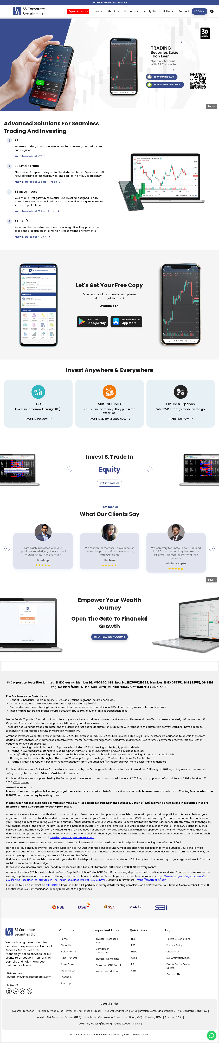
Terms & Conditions (178, 939)
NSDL (134, 951)
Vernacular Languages (102, 950)
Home (64, 939)
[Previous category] (69, 469)
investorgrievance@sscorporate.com (72, 837)
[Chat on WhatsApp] (211, 1035)
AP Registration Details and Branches (153, 1011)
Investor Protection (23, 1011)
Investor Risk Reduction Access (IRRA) (59, 1017)
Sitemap (66, 983)
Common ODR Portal (108, 965)
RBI (132, 964)
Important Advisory (107, 971)
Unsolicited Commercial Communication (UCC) (113, 1017)
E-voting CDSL (173, 1017)
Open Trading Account (109, 637)
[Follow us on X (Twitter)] (29, 991)
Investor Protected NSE (107, 940)
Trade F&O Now (179, 419)
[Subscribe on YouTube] (22, 991)
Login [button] (198, 11)
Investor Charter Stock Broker (83, 1011)
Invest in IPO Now (37, 419)
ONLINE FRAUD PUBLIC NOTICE (109, 2)
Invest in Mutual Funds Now (108, 419)
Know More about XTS (29, 156)
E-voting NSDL (153, 1017)
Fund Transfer (69, 958)
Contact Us (173, 974)
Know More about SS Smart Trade (36, 182)
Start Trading (109, 483)
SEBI (133, 970)
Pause (211, 106)
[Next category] (149, 469)
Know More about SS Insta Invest (35, 211)
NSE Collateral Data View (192, 1011)
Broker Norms (68, 951)
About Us (66, 945)
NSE (133, 939)
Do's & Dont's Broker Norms (178, 966)
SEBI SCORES (53, 885)
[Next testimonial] (212, 548)
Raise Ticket (68, 964)
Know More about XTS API (31, 237)
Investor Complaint (107, 958)
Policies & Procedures (50, 1011)
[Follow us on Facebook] (9, 991)
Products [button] (130, 11)
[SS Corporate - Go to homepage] (30, 11)
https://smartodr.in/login (151, 880)
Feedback (66, 977)
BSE (133, 945)
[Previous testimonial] (7, 548)
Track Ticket (68, 970)
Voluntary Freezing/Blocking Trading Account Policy (109, 1023)
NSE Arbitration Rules (178, 958)
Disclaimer (172, 951)
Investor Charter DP (116, 1011)
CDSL (134, 958)
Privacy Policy (174, 945)
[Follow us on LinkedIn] (15, 991)
